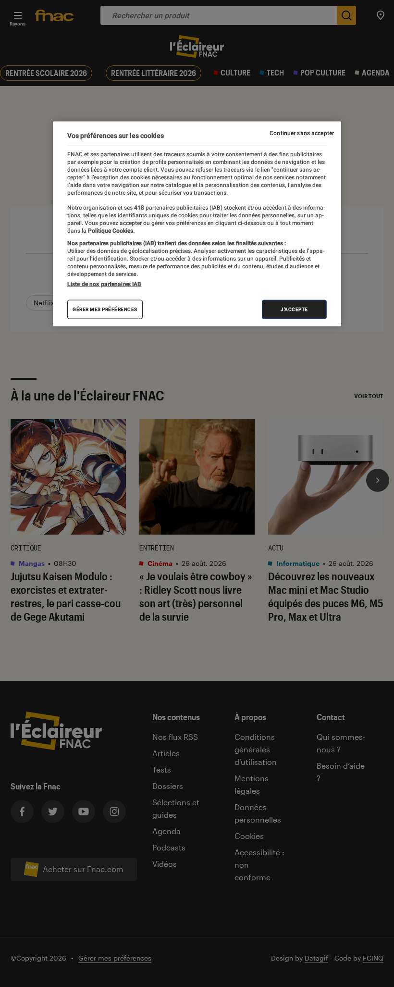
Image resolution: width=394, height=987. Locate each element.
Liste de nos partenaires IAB (104, 284)
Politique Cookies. (110, 230)
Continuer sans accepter (302, 133)
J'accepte (294, 309)
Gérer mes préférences (105, 309)
